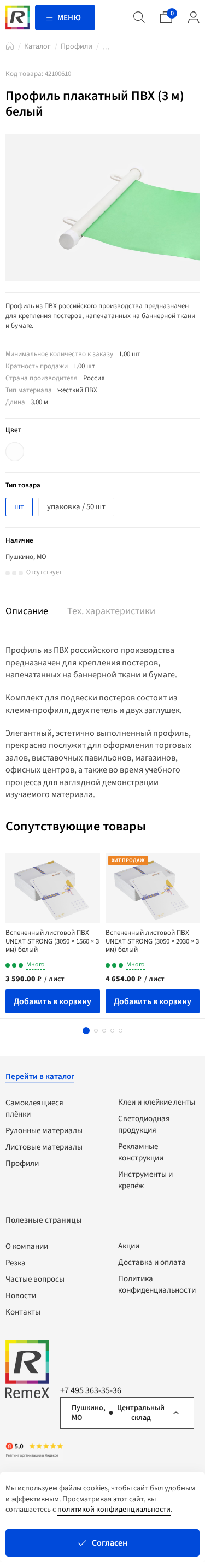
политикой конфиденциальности (114, 1509)
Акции (128, 1246)
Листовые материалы (44, 1147)
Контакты (22, 1312)
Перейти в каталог (39, 1076)
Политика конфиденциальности (157, 1284)
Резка (15, 1263)
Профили (76, 46)
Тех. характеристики (111, 611)
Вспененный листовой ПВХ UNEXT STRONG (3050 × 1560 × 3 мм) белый (52, 941)
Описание (26, 611)
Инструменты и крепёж (145, 1180)
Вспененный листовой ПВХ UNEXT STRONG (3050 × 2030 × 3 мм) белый (152, 941)
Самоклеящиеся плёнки (34, 1108)
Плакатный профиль (105, 48)
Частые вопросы (35, 1279)
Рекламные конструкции (140, 1152)
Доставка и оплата (152, 1262)
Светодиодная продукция (144, 1124)
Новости (20, 1295)
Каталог (37, 46)
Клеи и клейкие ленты (156, 1102)
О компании (26, 1246)
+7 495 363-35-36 (90, 1390)
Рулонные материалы (44, 1130)
